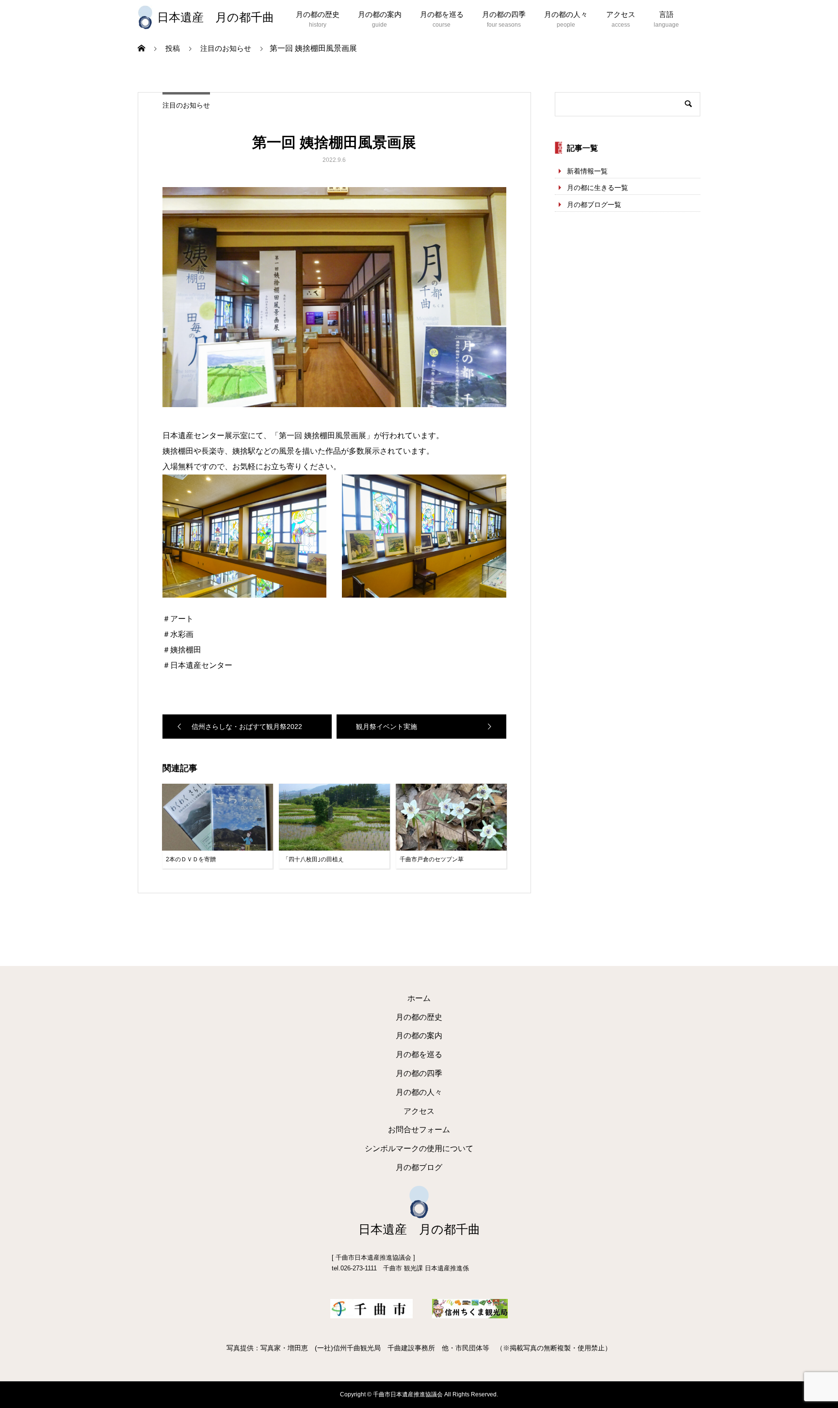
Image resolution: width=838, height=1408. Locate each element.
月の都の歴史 (317, 14)
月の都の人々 (566, 14)
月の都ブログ (419, 1167)
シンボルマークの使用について (419, 1148)
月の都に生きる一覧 (597, 187)
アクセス (620, 14)
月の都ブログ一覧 (594, 204)
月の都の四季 (504, 14)
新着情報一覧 (587, 171)
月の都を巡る (442, 14)
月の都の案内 (380, 14)
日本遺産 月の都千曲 (215, 17)
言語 (666, 14)
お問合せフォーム (419, 1129)
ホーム (419, 998)
